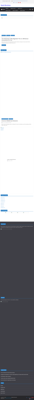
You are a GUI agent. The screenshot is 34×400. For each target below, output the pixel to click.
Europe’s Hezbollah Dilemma (11, 159)
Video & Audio (22, 10)
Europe (7, 8)
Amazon (17, 299)
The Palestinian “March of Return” (6, 376)
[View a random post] (32, 9)
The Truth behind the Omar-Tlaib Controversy (8, 372)
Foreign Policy (12, 8)
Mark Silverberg (9, 122)
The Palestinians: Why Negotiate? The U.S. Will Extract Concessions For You (15, 39)
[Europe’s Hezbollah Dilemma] (3, 160)
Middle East (20, 8)
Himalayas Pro (3, 207)
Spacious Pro (3, 197)
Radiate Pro (2, 204)
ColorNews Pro (3, 200)
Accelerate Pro (3, 201)
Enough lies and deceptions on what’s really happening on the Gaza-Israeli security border (14, 374)
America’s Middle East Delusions (10, 121)
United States (8, 10)
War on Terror (15, 10)
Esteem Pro (2, 203)
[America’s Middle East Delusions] (17, 85)
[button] (8, 8)
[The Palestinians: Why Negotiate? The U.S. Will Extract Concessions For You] (17, 26)
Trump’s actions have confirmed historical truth (8, 378)
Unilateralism (8, 35)
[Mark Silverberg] (2, 9)
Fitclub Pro (2, 206)
